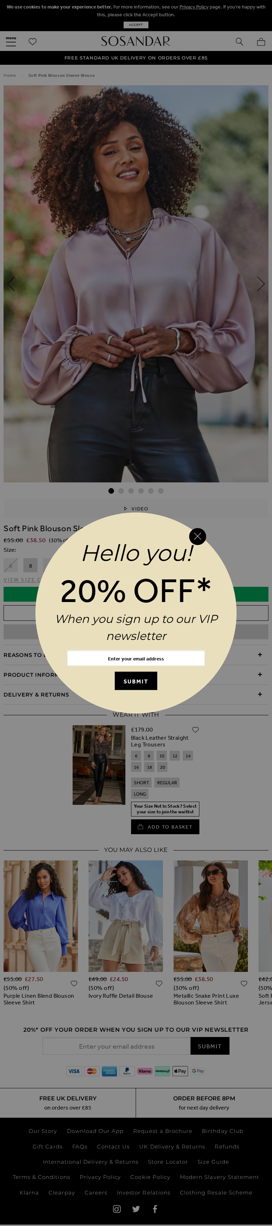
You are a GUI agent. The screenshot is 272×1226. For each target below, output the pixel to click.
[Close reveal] (197, 536)
